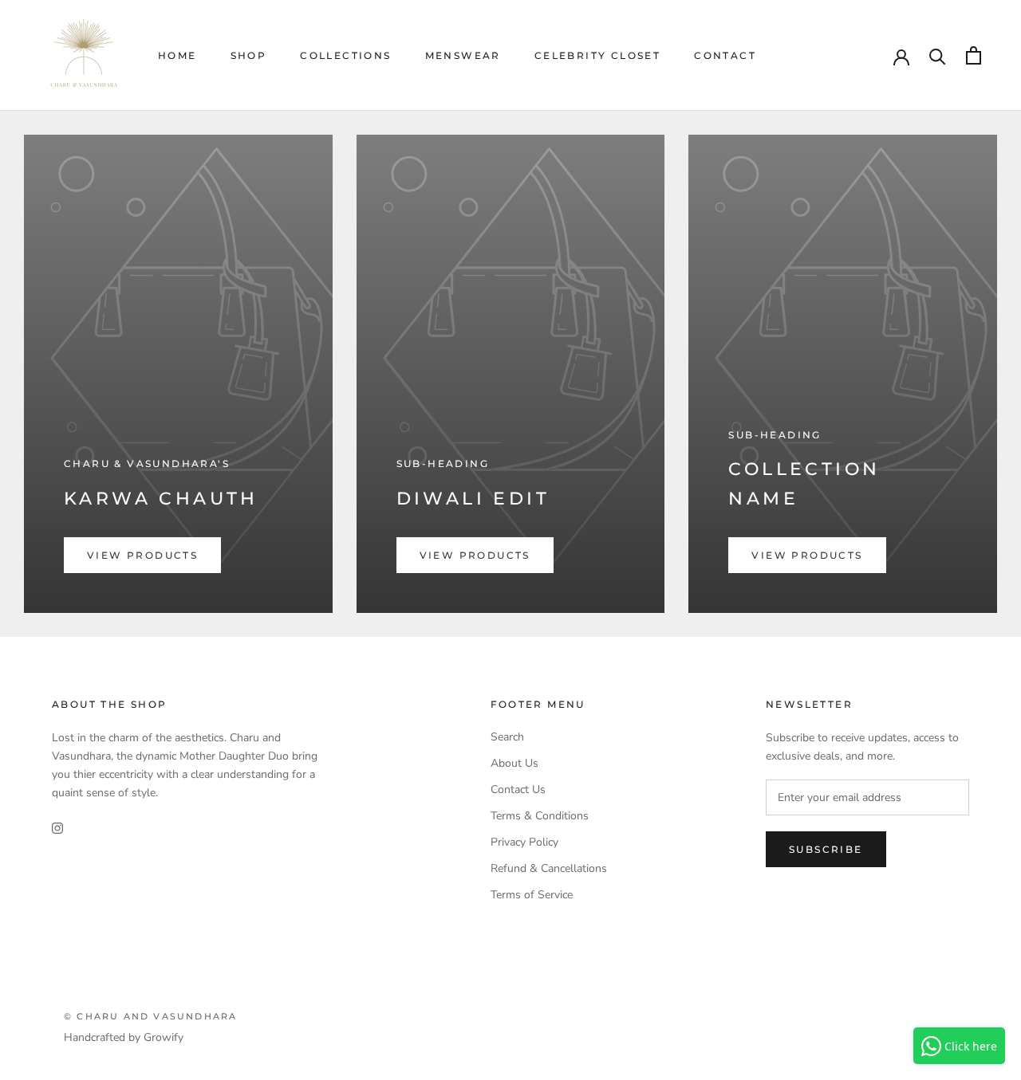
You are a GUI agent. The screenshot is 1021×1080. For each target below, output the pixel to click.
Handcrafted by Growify (123, 1037)
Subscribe (826, 849)
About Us (514, 763)
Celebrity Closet (597, 55)
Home (177, 55)
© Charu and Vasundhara (150, 1016)
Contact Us (518, 789)
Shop (249, 55)
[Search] (937, 55)
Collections (345, 55)
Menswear (463, 55)
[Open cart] (973, 55)
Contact (725, 55)
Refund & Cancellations (549, 868)
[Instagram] (57, 827)
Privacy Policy (524, 842)
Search (507, 736)
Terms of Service (532, 894)
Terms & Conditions (540, 815)
